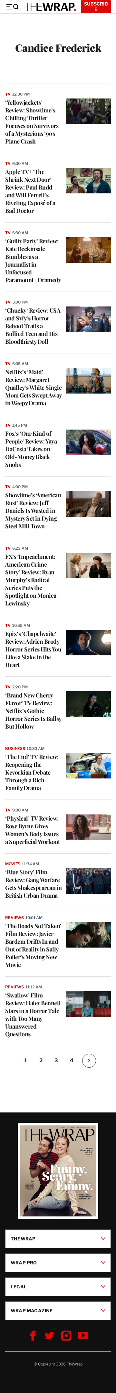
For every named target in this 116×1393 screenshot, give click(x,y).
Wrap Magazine (32, 1310)
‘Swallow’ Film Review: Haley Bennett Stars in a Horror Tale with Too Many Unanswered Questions (32, 1014)
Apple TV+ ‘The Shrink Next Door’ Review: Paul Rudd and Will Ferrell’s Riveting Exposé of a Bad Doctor (30, 191)
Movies (12, 863)
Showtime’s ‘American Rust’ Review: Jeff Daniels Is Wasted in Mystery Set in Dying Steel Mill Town (33, 510)
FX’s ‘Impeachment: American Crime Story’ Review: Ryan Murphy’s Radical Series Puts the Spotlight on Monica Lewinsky (30, 580)
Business (15, 748)
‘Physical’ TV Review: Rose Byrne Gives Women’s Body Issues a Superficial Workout (32, 830)
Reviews (14, 917)
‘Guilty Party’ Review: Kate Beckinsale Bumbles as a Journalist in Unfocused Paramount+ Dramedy (33, 260)
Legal (19, 1286)
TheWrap (23, 1238)
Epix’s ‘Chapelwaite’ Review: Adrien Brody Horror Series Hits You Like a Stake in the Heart (33, 649)
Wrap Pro (24, 1262)
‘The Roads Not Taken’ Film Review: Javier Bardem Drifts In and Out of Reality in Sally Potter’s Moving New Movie (33, 945)
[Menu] (12, 7)
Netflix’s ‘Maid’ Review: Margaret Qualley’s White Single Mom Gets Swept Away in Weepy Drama (33, 387)
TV (8, 94)
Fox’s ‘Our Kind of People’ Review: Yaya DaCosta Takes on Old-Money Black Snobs (31, 449)
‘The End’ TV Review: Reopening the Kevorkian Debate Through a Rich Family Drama (31, 772)
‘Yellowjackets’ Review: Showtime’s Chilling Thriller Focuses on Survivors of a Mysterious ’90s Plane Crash (31, 121)
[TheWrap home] (50, 7)
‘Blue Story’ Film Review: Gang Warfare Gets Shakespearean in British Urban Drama (33, 883)
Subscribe (96, 6)
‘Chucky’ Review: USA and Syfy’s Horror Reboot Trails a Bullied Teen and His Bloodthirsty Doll (32, 325)
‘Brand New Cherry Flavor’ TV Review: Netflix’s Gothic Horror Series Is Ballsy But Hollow (33, 710)
